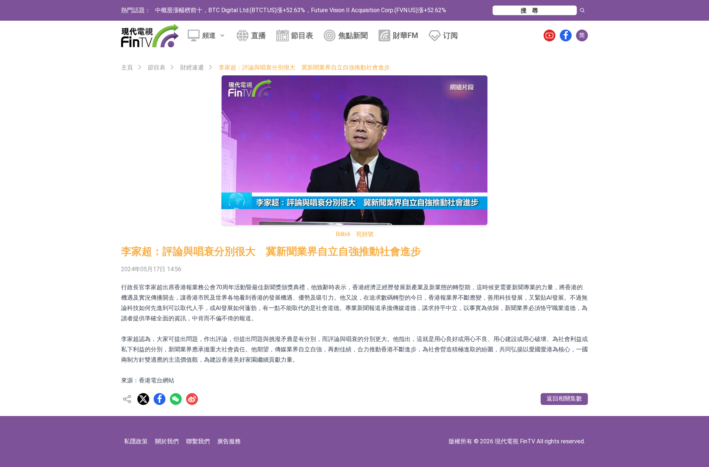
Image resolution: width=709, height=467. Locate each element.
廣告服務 (229, 441)
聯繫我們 (198, 441)
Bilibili (343, 234)
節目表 (302, 35)
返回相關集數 (564, 398)
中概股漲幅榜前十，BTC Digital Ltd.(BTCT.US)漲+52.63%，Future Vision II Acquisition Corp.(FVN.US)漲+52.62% (300, 10)
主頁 (127, 67)
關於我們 (167, 441)
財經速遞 (192, 67)
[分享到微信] (176, 399)
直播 (258, 35)
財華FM (405, 35)
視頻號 (365, 234)
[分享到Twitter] (143, 399)
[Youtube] (549, 35)
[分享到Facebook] (159, 399)
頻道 (209, 35)
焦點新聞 (353, 35)
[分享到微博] (192, 399)
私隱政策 (136, 441)
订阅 (450, 35)
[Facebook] (566, 35)
